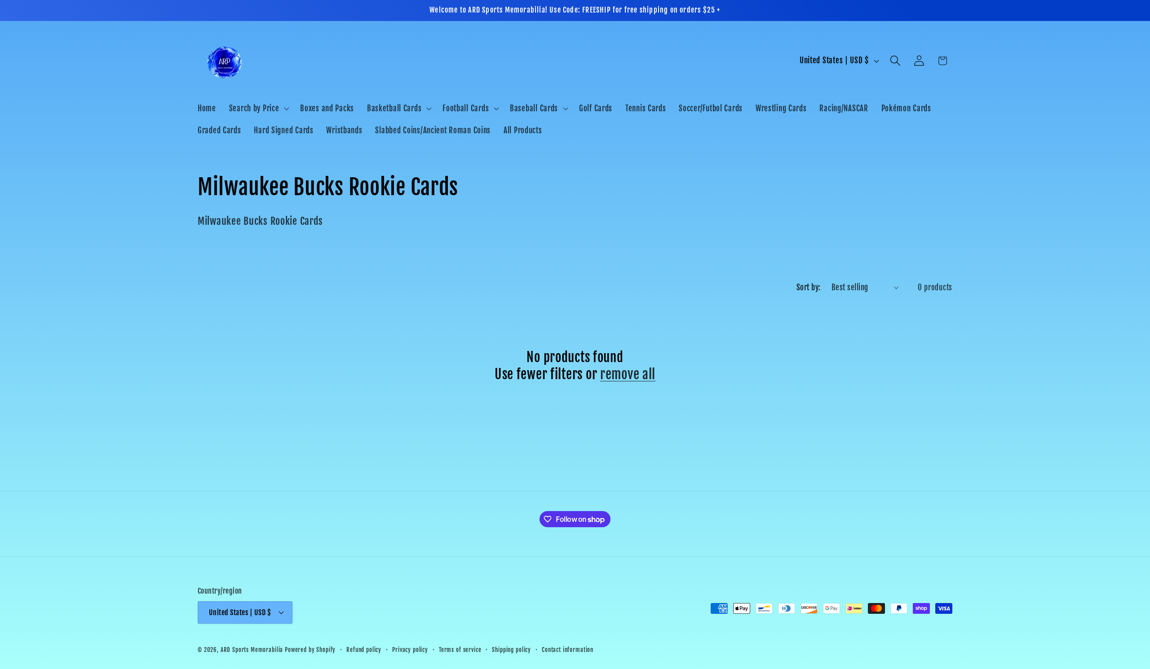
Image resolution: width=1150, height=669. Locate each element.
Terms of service (460, 649)
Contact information (567, 649)
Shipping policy (511, 649)
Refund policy (363, 649)
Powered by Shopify (310, 649)
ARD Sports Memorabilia (252, 649)
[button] (258, 108)
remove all (627, 374)
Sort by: (808, 287)
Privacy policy (410, 649)
